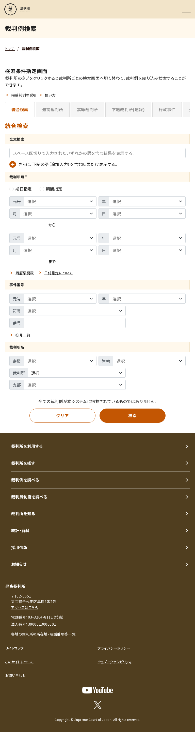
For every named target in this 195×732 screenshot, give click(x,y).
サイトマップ (14, 648)
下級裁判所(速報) (128, 109)
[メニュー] (186, 9)
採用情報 (19, 547)
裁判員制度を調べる (29, 497)
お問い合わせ (15, 675)
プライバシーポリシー (114, 648)
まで (52, 261)
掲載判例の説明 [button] (24, 95)
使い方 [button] (50, 95)
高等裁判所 (87, 109)
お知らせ (18, 564)
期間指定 (54, 189)
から (52, 225)
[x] (98, 705)
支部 (17, 385)
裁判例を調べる (25, 480)
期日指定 (23, 189)
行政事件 (167, 109)
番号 (17, 323)
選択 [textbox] (35, 373)
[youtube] (97, 690)
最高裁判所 (52, 109)
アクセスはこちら (24, 607)
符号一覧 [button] (22, 334)
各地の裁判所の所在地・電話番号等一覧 (43, 634)
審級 (17, 361)
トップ (10, 48)
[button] (184, 426)
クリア (62, 415)
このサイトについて (19, 661)
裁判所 (19, 373)
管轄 (106, 361)
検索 (132, 415)
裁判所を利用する (27, 446)
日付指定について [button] (58, 272)
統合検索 (19, 109)
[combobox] (77, 373)
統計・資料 (20, 530)
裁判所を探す (23, 463)
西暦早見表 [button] (24, 272)
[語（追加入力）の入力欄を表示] (12, 164)
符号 (17, 311)
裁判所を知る (23, 513)
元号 (17, 201)
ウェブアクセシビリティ (115, 661)
